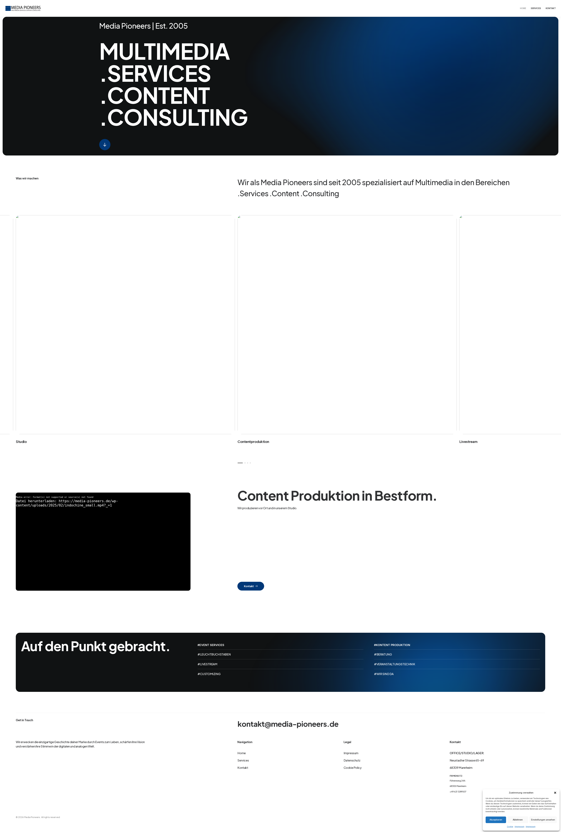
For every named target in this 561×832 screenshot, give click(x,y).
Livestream (468, 441)
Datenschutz (352, 760)
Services (243, 760)
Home (241, 753)
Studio (21, 441)
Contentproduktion (253, 441)
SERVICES (536, 8)
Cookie (510, 826)
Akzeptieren (496, 819)
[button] (555, 792)
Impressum (519, 826)
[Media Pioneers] (23, 8)
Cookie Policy (353, 767)
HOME (523, 8)
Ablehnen (518, 819)
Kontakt (249, 586)
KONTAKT (551, 8)
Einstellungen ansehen (543, 819)
